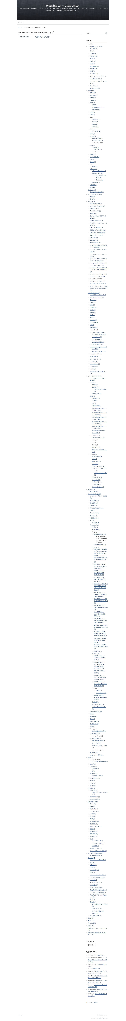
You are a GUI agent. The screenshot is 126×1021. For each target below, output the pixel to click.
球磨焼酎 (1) (95, 846)
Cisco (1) (92, 115)
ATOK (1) (92, 112)
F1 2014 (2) (95, 702)
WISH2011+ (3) (94, 208)
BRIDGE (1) (93, 213)
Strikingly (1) (95, 127)
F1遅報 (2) (95, 527)
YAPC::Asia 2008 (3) (95, 242)
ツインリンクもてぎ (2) (99, 731)
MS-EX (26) (93, 716)
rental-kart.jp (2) (94, 870)
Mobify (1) (93, 93)
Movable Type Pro (102, 1018)
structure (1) (93, 320)
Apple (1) (92, 103)
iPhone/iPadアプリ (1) (98, 107)
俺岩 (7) (92, 899)
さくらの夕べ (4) (97, 337)
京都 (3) (92, 781)
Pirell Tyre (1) (98, 651)
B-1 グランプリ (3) (95, 211)
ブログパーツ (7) (97, 477)
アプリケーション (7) (100, 175)
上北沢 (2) (93, 764)
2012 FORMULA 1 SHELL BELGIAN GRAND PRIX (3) (99, 664)
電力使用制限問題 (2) (96, 855)
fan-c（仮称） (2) (97, 908)
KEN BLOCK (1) (94, 518)
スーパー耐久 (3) (95, 733)
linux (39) (92, 145)
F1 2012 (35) (95, 653)
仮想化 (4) (93, 187)
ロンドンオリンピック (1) (97, 206)
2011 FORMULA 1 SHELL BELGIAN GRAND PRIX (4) (99, 573)
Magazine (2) (93, 56)
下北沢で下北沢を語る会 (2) (98, 892)
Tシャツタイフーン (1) (96, 235)
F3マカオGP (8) (94, 513)
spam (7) (94, 459)
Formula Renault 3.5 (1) (96, 508)
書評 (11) (92, 829)
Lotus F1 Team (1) (101, 693)
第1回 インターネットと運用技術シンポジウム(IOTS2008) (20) (98, 288)
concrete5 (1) (95, 119)
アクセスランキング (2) (97, 192)
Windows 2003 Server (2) (99, 171)
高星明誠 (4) (95, 522)
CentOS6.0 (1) (98, 149)
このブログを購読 (92, 1002)
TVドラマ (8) (93, 68)
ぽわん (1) (91, 925)
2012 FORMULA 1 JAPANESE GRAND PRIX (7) (99, 658)
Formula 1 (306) (94, 525)
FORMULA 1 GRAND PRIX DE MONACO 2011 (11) (100, 640)
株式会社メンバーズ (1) (99, 351)
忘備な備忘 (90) (94, 821)
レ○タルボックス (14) (96, 887)
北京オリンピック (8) (96, 78)
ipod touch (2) (96, 110)
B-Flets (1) (93, 302)
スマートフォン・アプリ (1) (98, 76)
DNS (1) (92, 134)
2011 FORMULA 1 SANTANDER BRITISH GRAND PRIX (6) (100, 594)
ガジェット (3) (94, 73)
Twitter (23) (97, 484)
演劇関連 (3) (95, 768)
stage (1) (92, 63)
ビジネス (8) (91, 489)
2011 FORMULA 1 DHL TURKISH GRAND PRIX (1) (101, 601)
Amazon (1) (93, 300)
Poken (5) (92, 312)
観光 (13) (90, 918)
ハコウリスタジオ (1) (96, 882)
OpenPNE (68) (96, 406)
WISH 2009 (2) (94, 238)
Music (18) (93, 61)
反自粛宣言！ (100, 955)
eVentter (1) (93, 865)
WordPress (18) (96, 461)
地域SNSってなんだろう (42, 37)
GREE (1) (94, 400)
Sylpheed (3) (99, 180)
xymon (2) (93, 97)
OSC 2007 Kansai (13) (96, 227)
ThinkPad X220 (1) (97, 138)
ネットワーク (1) (95, 364)
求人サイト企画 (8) (95, 915)
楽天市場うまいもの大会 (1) (98, 284)
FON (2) (92, 305)
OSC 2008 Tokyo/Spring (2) (97, 230)
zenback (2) (95, 464)
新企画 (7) (93, 902)
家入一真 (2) (93, 48)
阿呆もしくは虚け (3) (96, 848)
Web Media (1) (94, 327)
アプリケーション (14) (96, 344)
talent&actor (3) (94, 66)
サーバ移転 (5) (94, 356)
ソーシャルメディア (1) (94, 376)
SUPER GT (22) (94, 724)
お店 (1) (92, 71)
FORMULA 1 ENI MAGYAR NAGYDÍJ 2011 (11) (99, 579)
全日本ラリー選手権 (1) (97, 755)
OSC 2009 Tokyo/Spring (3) (97, 232)
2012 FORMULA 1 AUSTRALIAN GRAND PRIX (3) (100, 697)
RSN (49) (92, 196)
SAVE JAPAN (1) (94, 721)
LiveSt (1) (92, 382)
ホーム (20, 22)
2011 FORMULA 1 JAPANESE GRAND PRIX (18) (99, 614)
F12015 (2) (91, 920)
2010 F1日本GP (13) (100, 534)
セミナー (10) (94, 491)
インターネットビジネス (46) (98, 347)
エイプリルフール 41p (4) (97, 877)
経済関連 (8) (93, 831)
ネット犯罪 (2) (94, 366)
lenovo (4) (93, 136)
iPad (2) (94, 105)
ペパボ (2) (93, 369)
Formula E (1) (92, 923)
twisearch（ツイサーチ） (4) (98, 875)
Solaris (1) (93, 162)
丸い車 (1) (93, 816)
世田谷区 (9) (93, 773)
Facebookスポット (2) (98, 437)
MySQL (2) (93, 154)
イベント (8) (91, 201)
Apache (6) (93, 100)
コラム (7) (93, 804)
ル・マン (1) (93, 515)
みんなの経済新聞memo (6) (100, 761)
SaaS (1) (92, 315)
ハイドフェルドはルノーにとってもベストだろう (97, 960)
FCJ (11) (92, 520)
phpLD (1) (95, 122)
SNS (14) (92, 396)
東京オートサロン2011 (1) (97, 281)
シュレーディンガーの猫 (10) (98, 851)
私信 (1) (92, 199)
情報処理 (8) (93, 790)
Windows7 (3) (96, 182)
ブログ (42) (93, 454)
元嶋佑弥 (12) (94, 505)
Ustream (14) (95, 387)
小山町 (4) (93, 783)
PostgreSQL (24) (94, 157)
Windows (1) (93, 169)
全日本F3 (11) (94, 752)
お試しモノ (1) (94, 809)
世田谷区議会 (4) (95, 778)
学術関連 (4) (91, 788)
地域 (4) (90, 757)
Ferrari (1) (99, 690)
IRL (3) (92, 714)
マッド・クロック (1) (98, 704)
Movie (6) (92, 58)
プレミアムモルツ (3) (98, 843)
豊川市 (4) (93, 786)
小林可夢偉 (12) (94, 500)
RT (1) (92, 159)
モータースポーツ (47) (94, 494)
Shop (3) (92, 806)
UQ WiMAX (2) (94, 322)
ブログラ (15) (94, 885)
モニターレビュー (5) (98, 487)
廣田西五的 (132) (93, 802)
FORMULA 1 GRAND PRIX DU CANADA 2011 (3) (101, 647)
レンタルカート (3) (95, 738)
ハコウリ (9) (93, 880)
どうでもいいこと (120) (95, 194)
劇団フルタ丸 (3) (95, 88)
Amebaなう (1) (98, 482)
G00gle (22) (93, 307)
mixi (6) (94, 403)
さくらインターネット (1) (97, 332)
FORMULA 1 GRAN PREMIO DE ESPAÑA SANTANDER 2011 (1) (100, 634)
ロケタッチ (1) (96, 447)
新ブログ (66, 11)
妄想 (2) (92, 819)
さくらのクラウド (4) (98, 342)
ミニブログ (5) (96, 480)
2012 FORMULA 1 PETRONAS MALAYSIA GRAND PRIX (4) (100, 684)
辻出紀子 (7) (93, 836)
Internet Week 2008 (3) (96, 220)
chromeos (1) (93, 95)
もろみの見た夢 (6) (97, 841)
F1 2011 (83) (95, 547)
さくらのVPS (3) (96, 339)
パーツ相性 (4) (96, 131)
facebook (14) (96, 398)
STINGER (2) (96, 529)
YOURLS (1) (93, 185)
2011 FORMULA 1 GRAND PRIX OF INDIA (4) (101, 607)
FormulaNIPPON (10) (96, 711)
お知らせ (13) (92, 190)
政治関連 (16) (94, 824)
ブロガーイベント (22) (98, 466)
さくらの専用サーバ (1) (99, 334)
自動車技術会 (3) (95, 797)
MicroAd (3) (95, 349)
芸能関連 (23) (94, 834)
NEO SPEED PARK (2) (98, 740)
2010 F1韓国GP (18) (100, 545)
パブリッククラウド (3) (97, 297)
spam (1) (92, 317)
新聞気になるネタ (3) (96, 826)
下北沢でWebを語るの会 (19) (98, 890)
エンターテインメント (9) (95, 46)
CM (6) (92, 51)
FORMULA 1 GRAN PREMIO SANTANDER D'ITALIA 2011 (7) (100, 566)
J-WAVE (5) (93, 53)
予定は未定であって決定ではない (63, 5)
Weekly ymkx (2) (96, 393)
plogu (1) (92, 867)
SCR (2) (92, 872)
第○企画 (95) (91, 858)
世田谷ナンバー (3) (97, 775)
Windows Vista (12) (97, 173)
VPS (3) (92, 325)
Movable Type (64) (97, 456)
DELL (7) (92, 129)
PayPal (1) (93, 310)
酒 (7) (91, 839)
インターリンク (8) (95, 354)
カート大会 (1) (96, 743)
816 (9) (92, 862)
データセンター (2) (95, 359)
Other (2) (92, 719)
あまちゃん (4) (94, 86)
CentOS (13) (95, 147)
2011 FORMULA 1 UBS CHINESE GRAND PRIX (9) (101, 627)
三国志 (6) (93, 814)
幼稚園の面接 (96, 969)
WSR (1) (92, 726)
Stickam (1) (95, 384)
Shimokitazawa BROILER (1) (98, 860)
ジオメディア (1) (95, 435)
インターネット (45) (94, 293)
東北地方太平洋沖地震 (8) (95, 853)
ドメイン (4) (93, 361)
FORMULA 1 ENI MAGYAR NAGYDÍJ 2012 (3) (99, 671)
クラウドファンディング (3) (98, 295)
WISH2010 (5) (94, 240)
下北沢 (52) (93, 766)
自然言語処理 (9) (95, 799)
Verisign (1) (95, 166)
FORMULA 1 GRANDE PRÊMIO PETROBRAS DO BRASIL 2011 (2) (100, 551)
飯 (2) (93, 771)
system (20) (91, 90)
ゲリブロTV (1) (94, 811)
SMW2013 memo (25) (96, 203)
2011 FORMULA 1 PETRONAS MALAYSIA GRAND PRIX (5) (100, 620)
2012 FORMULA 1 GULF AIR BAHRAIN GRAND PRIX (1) (100, 677)
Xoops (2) (94, 124)
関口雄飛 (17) (94, 503)
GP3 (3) (92, 510)
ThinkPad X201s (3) (97, 141)
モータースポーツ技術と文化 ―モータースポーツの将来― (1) (99, 270)
